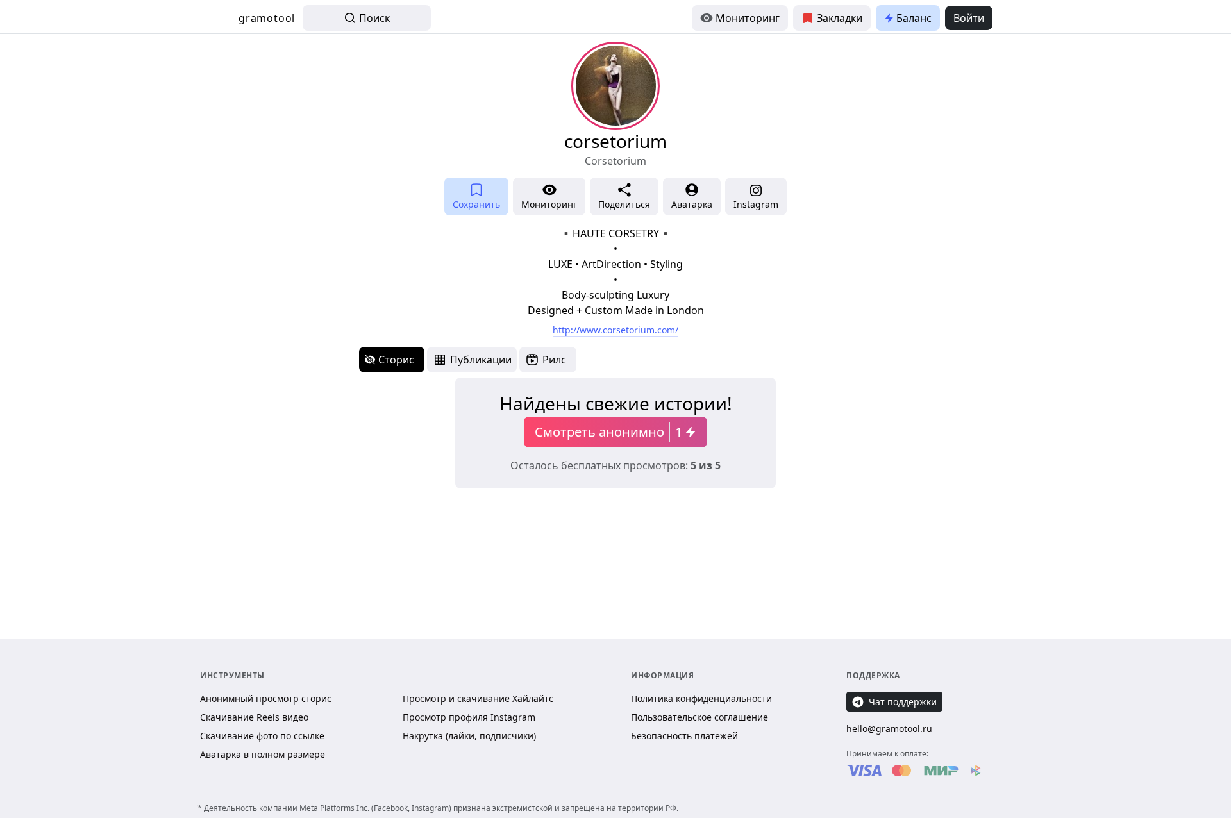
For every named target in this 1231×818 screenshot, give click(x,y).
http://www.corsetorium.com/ (615, 330)
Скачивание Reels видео (254, 717)
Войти (968, 18)
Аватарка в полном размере (262, 754)
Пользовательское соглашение (699, 717)
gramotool (267, 18)
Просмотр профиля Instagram (469, 717)
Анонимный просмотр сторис (265, 698)
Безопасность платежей (684, 736)
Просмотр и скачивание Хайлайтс (478, 698)
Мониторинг (748, 18)
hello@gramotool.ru (889, 728)
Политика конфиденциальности (701, 698)
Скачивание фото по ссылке (262, 736)
